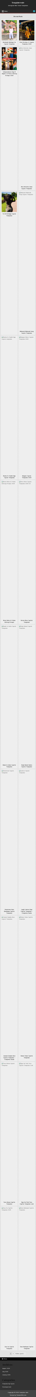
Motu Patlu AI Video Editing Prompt (9, 621)
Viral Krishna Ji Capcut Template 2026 (26, 43)
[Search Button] (34, 11)
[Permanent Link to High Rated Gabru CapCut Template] (26, 694)
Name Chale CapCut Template (27, 1057)
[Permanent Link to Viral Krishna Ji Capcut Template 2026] (26, 30)
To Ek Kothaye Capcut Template (9, 215)
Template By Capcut (8, 1384)
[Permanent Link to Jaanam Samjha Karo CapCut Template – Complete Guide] (9, 985)
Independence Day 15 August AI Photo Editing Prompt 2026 (9, 73)
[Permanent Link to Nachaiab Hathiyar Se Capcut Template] (9, 30)
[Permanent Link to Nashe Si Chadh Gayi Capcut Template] (9, 405)
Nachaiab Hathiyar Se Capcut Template (9, 43)
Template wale (18, 3)
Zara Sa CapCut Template (9, 1348)
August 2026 (6, 1368)
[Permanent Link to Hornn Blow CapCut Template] (26, 550)
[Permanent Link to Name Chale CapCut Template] (26, 985)
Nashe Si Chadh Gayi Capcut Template (9, 477)
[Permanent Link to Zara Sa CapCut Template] (9, 1276)
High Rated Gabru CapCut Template (26, 766)
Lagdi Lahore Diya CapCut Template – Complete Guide (27, 911)
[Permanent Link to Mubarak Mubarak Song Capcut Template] (26, 261)
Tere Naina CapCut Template (9, 1203)
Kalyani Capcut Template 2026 (26, 477)
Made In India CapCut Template (9, 766)
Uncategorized (6, 1387)
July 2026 (5, 1372)
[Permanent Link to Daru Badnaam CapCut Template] (26, 1276)
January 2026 (6, 1375)
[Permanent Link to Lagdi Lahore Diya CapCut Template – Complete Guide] (26, 839)
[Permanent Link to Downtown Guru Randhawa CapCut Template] (9, 839)
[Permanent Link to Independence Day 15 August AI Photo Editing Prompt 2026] (9, 58)
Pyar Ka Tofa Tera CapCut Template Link (27, 1203)
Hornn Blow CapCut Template (27, 621)
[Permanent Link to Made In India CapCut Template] (9, 694)
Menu (5, 11)
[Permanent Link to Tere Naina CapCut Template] (9, 1131)
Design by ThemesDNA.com (18, 1395)
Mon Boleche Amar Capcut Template (26, 188)
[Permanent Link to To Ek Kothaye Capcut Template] (9, 202)
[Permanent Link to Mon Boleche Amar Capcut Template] (26, 116)
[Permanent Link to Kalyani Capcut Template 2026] (26, 405)
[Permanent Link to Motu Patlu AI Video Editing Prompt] (9, 550)
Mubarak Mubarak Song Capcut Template (27, 332)
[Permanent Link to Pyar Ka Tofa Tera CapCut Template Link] (26, 1131)
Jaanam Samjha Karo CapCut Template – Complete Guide (9, 1057)
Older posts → (20, 1354)
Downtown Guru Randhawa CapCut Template (9, 911)
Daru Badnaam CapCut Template (26, 1348)
